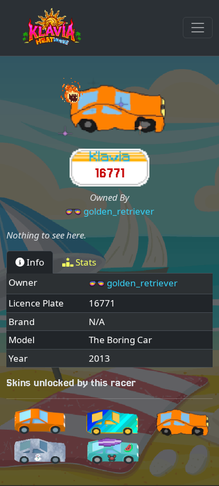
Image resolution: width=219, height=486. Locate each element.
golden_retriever (118, 211)
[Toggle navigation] (198, 27)
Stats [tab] (84, 262)
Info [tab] (34, 262)
